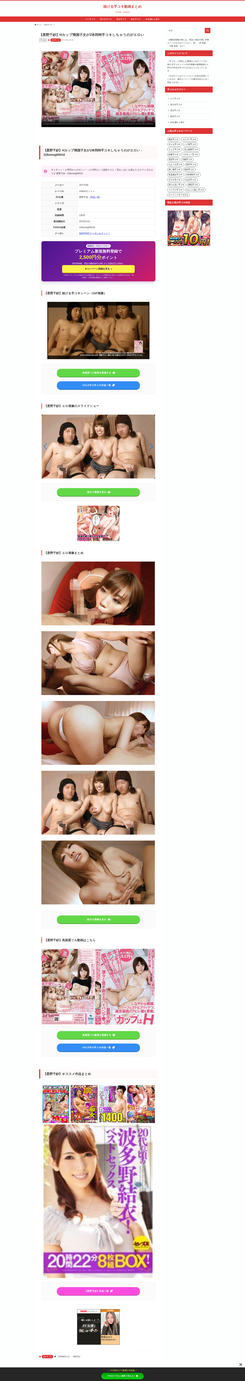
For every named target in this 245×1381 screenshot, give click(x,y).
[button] (151, 446)
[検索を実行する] (207, 30)
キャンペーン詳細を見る (98, 269)
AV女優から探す (177, 122)
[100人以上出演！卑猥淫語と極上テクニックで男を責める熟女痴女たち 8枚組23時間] (84, 1122)
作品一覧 (95, 197)
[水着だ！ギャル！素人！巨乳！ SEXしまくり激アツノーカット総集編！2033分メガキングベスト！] (56, 1122)
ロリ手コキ (175, 98)
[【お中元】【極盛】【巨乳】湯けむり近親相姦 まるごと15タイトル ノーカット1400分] (112, 1122)
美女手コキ (56, 40)
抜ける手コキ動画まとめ (122, 6)
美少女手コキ (176, 104)
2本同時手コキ (63, 1357)
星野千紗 (76, 1357)
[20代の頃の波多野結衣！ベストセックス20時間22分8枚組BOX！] (98, 1277)
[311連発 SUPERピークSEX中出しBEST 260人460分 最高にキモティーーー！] (141, 1122)
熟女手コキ (175, 116)
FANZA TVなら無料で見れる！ (121, 1376)
